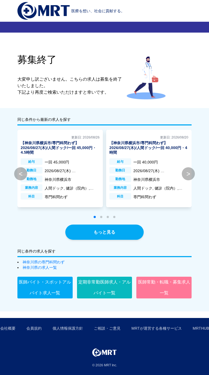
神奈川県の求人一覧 (40, 267)
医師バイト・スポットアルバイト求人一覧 (45, 287)
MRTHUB (201, 328)
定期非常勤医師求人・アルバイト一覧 (104, 287)
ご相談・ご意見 (107, 328)
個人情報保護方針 (68, 328)
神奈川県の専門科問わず (43, 262)
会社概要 (8, 328)
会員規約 (34, 328)
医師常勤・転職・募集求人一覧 (164, 287)
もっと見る (104, 232)
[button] (95, 217)
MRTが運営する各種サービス (156, 328)
